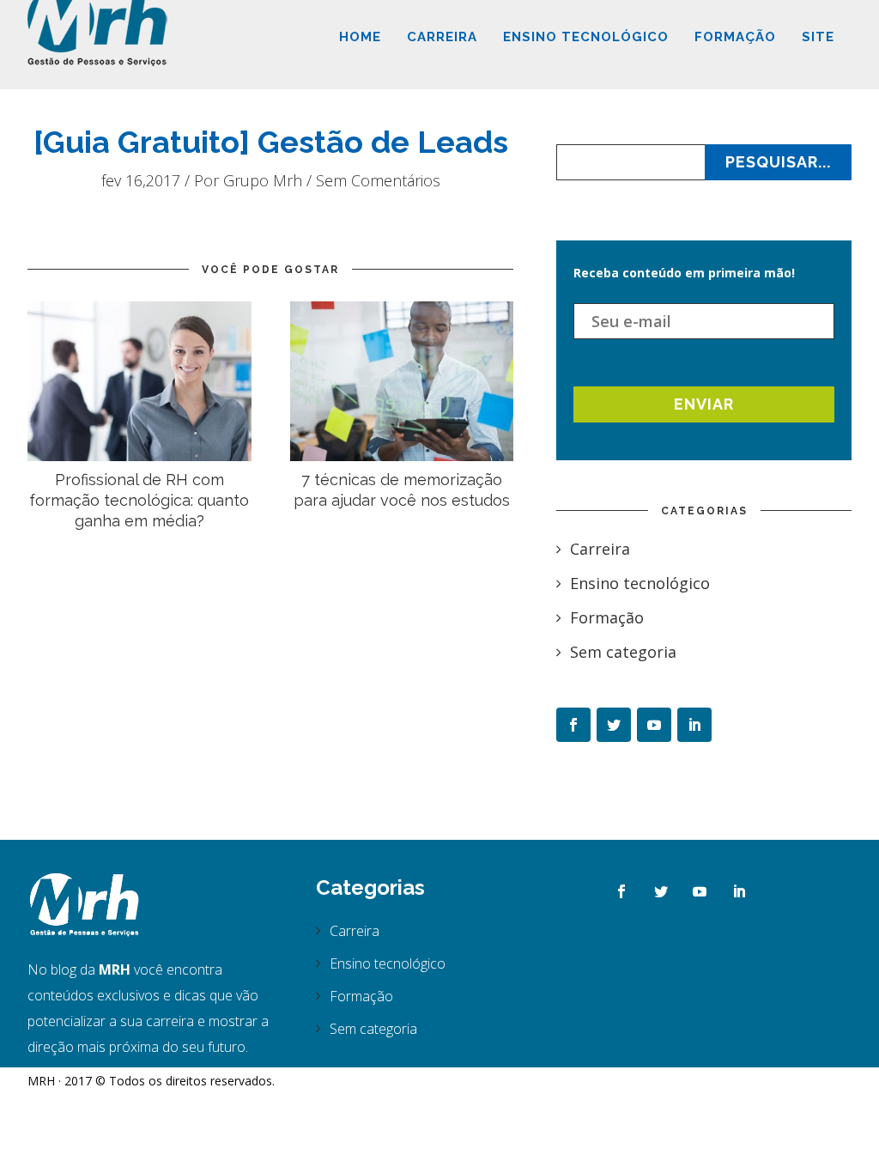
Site (818, 37)
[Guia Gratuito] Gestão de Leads (270, 142)
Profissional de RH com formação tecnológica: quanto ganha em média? (139, 500)
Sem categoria (623, 651)
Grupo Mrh (262, 180)
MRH (41, 1081)
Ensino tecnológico (586, 37)
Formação (735, 37)
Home (360, 37)
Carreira (442, 37)
